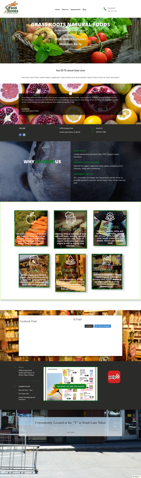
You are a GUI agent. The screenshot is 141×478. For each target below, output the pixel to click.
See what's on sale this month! (70, 386)
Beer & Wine (70, 229)
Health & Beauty (70, 272)
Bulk (34, 270)
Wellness (110, 226)
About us (65, 10)
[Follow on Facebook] (20, 134)
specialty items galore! (86, 162)
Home (57, 10)
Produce (31, 229)
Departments (75, 10)
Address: (21, 367)
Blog (84, 10)
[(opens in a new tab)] (31, 326)
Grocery (107, 270)
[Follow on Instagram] (24, 134)
